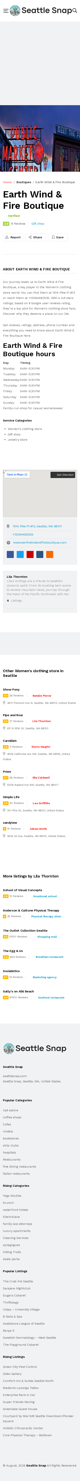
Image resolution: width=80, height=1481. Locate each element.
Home (7, 182)
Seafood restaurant (51, 997)
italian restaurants (16, 1173)
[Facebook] (10, 554)
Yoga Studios (12, 1196)
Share (37, 237)
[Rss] (37, 1457)
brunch (8, 1203)
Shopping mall (47, 936)
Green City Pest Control (20, 1367)
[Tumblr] (39, 554)
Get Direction (65, 474)
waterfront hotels (15, 1210)
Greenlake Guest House (20, 1409)
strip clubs (10, 1145)
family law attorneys (17, 1224)
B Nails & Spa (12, 1316)
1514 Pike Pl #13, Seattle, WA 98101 (37, 526)
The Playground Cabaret (21, 1344)
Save (59, 237)
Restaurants (11, 1159)
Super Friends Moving (19, 1402)
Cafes (7, 1124)
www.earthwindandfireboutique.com (40, 542)
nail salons (10, 1110)
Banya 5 (8, 1330)
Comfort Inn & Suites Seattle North (28, 1381)
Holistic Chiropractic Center (23, 1428)
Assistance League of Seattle (23, 1323)
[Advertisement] (40, 63)
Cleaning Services (16, 1238)
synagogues (11, 1245)
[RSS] (49, 554)
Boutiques (23, 182)
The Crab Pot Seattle (18, 1281)
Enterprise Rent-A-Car (19, 1395)
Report (15, 237)
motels (8, 1131)
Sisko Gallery (12, 1374)
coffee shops (12, 1117)
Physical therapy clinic (46, 916)
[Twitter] (20, 554)
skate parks (11, 1259)
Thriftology (10, 1302)
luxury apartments (16, 1231)
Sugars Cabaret (14, 1295)
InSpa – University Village (21, 1309)
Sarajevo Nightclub (16, 1288)
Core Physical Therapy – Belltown (27, 1435)
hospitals (9, 1152)
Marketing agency (45, 977)
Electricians (11, 1217)
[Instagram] (28, 1457)
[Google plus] (30, 554)
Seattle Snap (36, 1465)
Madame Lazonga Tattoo (21, 1388)
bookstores (11, 1138)
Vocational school (45, 896)
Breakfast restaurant (49, 956)
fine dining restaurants (19, 1166)
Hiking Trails (12, 1252)
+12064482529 (23, 534)
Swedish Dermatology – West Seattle (29, 1337)
